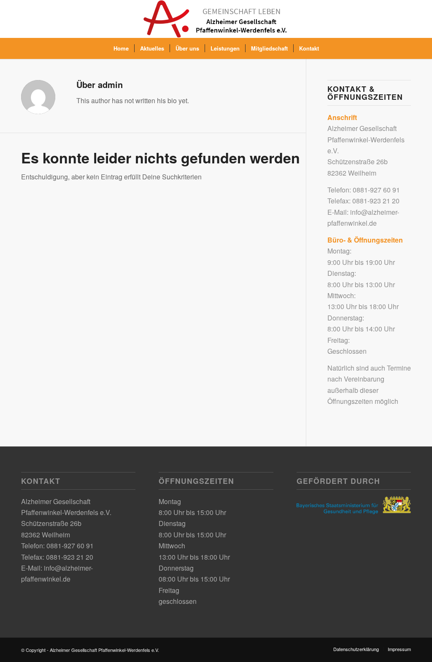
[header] (216, 19)
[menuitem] (121, 48)
